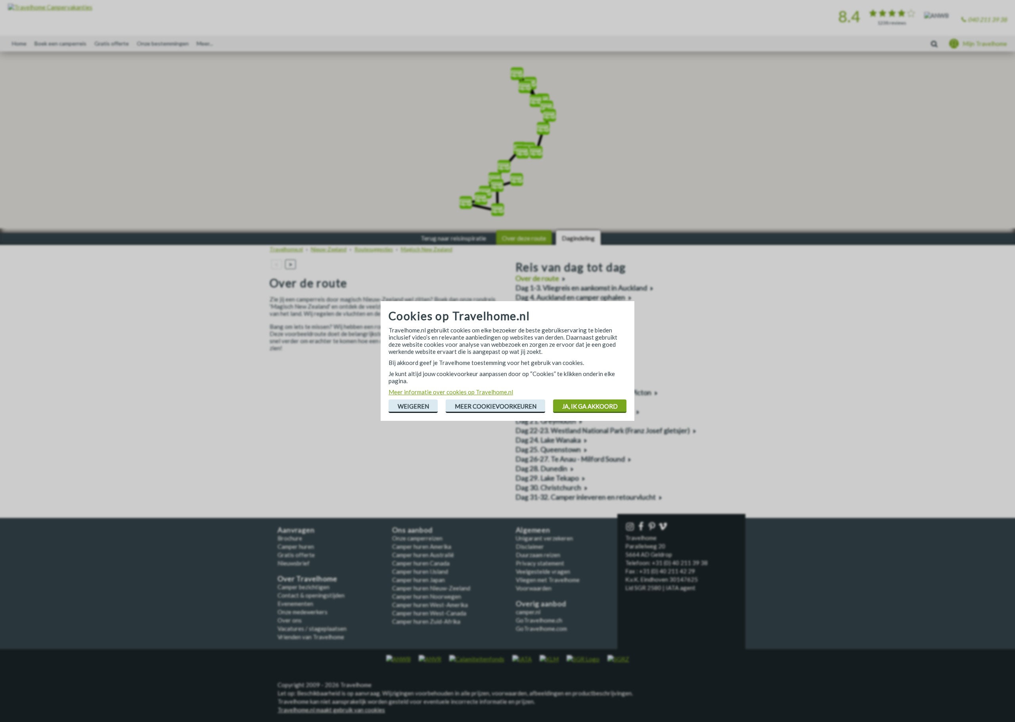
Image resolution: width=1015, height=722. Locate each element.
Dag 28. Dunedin (541, 468)
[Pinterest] (652, 527)
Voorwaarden (534, 588)
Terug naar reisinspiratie (453, 238)
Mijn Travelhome (985, 43)
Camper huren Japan (418, 579)
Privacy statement (540, 563)
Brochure (290, 538)
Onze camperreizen (417, 538)
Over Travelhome (307, 579)
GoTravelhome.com (541, 628)
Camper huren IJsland (420, 571)
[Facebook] (641, 527)
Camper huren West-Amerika (430, 604)
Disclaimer (530, 546)
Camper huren (296, 546)
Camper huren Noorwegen (426, 596)
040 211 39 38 (987, 19)
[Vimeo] (663, 527)
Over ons (290, 620)
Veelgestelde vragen (543, 571)
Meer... (205, 43)
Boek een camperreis (60, 43)
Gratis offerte (111, 43)
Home (19, 43)
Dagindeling (578, 238)
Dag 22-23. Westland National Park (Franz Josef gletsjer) (602, 430)
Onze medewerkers (302, 611)
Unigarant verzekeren (544, 538)
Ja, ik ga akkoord (590, 406)
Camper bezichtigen (303, 586)
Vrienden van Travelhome (311, 636)
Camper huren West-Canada (429, 613)
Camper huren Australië (423, 554)
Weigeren (413, 406)
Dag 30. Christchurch (548, 487)
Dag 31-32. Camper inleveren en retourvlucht (585, 497)
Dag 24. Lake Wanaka (548, 440)
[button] (536, 98)
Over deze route (524, 238)
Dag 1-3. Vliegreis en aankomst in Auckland (581, 288)
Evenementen (295, 603)
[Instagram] (630, 527)
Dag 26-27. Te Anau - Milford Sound (570, 459)
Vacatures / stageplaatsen (312, 628)
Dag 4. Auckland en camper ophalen (570, 297)
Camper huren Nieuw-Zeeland (431, 588)
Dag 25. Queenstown (548, 449)
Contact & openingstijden (311, 595)
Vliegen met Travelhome (548, 579)
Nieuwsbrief (294, 563)
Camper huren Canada (421, 563)
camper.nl (528, 611)
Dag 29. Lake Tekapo (547, 478)
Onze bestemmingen (163, 43)
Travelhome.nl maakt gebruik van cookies (331, 709)
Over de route (537, 278)
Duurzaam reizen (538, 554)
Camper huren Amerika (421, 546)
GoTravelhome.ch (539, 620)
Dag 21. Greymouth (545, 421)
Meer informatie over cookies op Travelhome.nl (451, 391)
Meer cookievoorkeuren (495, 406)
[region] (507, 143)
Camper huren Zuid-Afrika (426, 621)
